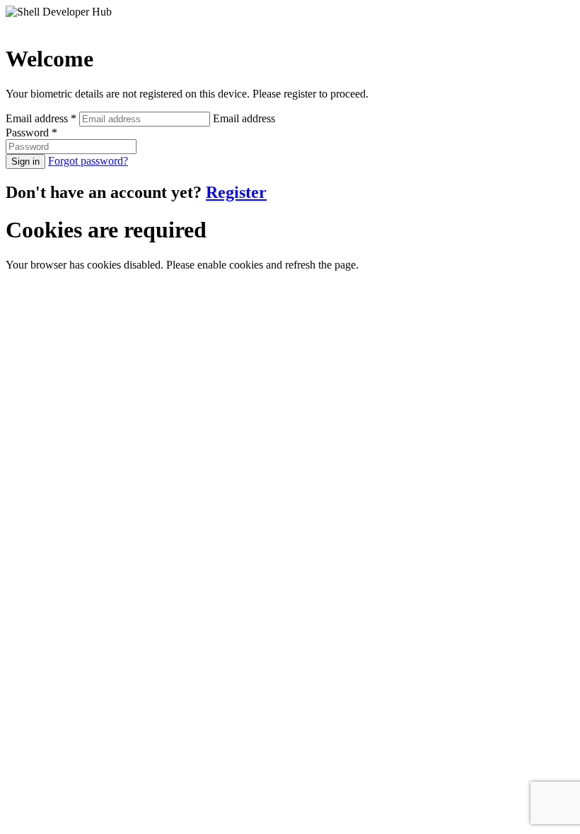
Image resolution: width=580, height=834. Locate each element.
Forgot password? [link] (88, 161)
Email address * (42, 118)
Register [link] (236, 192)
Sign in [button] (25, 161)
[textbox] (144, 119)
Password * (31, 133)
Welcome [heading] (49, 58)
